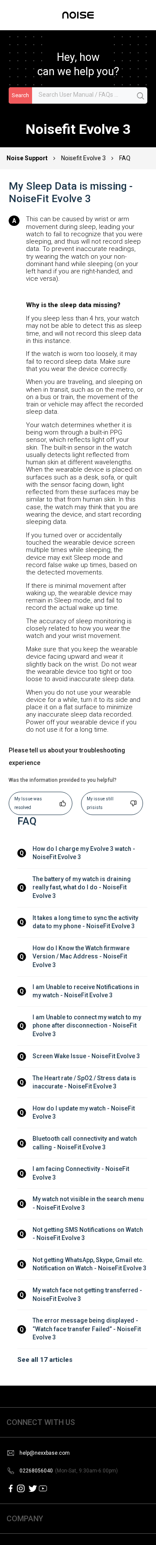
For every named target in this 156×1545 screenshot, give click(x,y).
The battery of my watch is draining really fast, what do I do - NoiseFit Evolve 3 (82, 887)
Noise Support (27, 158)
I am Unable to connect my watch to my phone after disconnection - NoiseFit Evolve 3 (87, 1025)
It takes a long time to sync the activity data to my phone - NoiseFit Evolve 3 (86, 922)
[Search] (140, 96)
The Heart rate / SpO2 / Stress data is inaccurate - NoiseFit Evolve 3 (84, 1082)
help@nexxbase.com (45, 1453)
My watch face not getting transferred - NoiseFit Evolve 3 (87, 1294)
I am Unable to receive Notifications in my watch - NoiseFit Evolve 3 (86, 991)
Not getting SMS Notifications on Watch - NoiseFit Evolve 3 (88, 1234)
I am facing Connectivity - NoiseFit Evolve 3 (81, 1173)
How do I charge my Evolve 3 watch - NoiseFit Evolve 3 (84, 853)
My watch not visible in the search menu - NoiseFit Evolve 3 (88, 1203)
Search (20, 95)
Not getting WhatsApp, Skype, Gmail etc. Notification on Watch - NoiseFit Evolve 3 (89, 1264)
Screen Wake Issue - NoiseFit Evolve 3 (86, 1056)
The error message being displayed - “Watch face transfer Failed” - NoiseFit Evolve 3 (87, 1329)
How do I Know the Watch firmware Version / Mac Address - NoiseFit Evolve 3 (81, 956)
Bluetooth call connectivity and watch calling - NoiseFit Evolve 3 (85, 1143)
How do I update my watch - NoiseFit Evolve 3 (84, 1112)
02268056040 (69, 1471)
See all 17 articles (44, 1360)
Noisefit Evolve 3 (83, 158)
